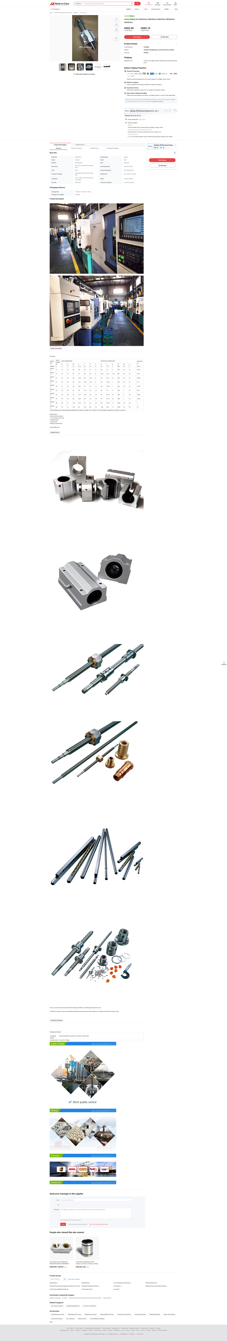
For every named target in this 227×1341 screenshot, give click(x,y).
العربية (122, 1330)
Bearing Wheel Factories (107, 1314)
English (72, 1330)
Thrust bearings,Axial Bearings (122, 1283)
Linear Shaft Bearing (56, 1318)
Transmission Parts (87, 1289)
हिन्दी (137, 1330)
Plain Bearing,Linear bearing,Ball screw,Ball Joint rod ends (65, 1286)
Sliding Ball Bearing (155, 1314)
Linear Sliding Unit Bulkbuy (97, 1318)
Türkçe (148, 1330)
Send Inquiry (137, 37)
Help (145, 9)
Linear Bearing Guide (140, 1314)
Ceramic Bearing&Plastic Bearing (59, 1289)
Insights (158, 1328)
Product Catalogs (75, 1279)
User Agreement (123, 1334)
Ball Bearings (53, 1283)
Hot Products (70, 1328)
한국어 (127, 1330)
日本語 (133, 1330)
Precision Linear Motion (89, 1306)
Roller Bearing (85, 1283)
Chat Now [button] (166, 37)
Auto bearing (117, 1286)
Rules (176, 9)
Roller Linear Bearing (169, 1314)
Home (51, 12)
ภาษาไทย (142, 1330)
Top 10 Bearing (70, 1318)
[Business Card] (175, 153)
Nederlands (117, 1330)
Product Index (144, 1328)
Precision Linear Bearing (124, 1314)
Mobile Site (152, 1328)
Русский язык (97, 1330)
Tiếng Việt (154, 1330)
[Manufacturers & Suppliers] (59, 3)
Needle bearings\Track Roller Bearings (155, 1286)
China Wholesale (106, 1328)
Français (90, 1330)
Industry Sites (125, 1328)
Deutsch (110, 1330)
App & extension (155, 9)
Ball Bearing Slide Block (73, 1306)
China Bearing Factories (57, 1314)
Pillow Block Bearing (151, 1283)
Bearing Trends (82, 1318)
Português (83, 1330)
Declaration (132, 1334)
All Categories (56, 9)
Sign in (175, 4)
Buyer (136, 9)
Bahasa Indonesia (162, 1330)
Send (63, 1224)
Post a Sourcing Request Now (99, 1224)
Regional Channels (134, 1328)
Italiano (104, 1330)
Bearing (75, 12)
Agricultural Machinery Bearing (90, 1286)
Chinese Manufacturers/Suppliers (92, 1328)
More (51, 1322)
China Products (79, 1328)
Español (78, 1330)
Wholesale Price (116, 1328)
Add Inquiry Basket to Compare (85, 74)
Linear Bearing (82, 12)
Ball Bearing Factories (91, 1314)
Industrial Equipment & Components (63, 12)
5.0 (155, 147)
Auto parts (116, 1289)
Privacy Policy (139, 1334)
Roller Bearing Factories (74, 1314)
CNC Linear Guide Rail (57, 1306)
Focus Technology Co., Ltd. (101, 1334)
